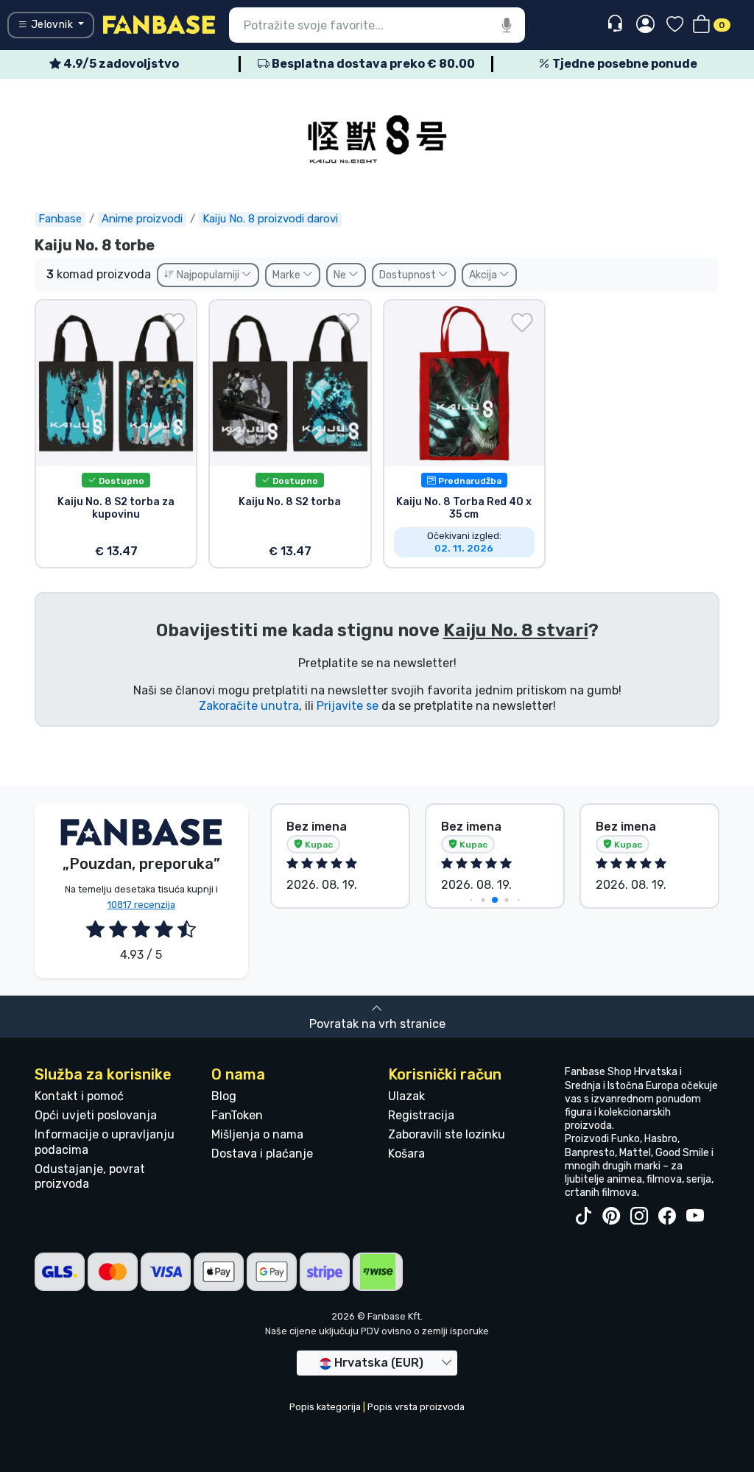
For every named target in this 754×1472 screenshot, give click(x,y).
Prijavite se (347, 706)
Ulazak (406, 1096)
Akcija (484, 275)
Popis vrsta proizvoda (416, 1406)
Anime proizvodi (142, 218)
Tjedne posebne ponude (623, 64)
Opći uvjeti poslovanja (96, 1115)
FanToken (237, 1115)
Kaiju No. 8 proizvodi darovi (270, 218)
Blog (223, 1096)
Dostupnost (408, 275)
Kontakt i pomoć (79, 1096)
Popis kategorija (325, 1406)
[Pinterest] (611, 1216)
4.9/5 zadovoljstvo (120, 64)
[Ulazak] (645, 25)
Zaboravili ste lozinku (446, 1134)
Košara (406, 1154)
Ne (341, 275)
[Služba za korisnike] (617, 24)
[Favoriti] (675, 25)
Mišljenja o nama (257, 1134)
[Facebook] (667, 1216)
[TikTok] (583, 1216)
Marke (287, 275)
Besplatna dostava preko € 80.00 (372, 64)
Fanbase (60, 218)
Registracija (421, 1115)
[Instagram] (639, 1216)
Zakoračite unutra (249, 706)
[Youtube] (695, 1216)
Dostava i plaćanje (262, 1154)
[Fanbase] (159, 24)
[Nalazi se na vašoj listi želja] (174, 322)
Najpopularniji (208, 275)
